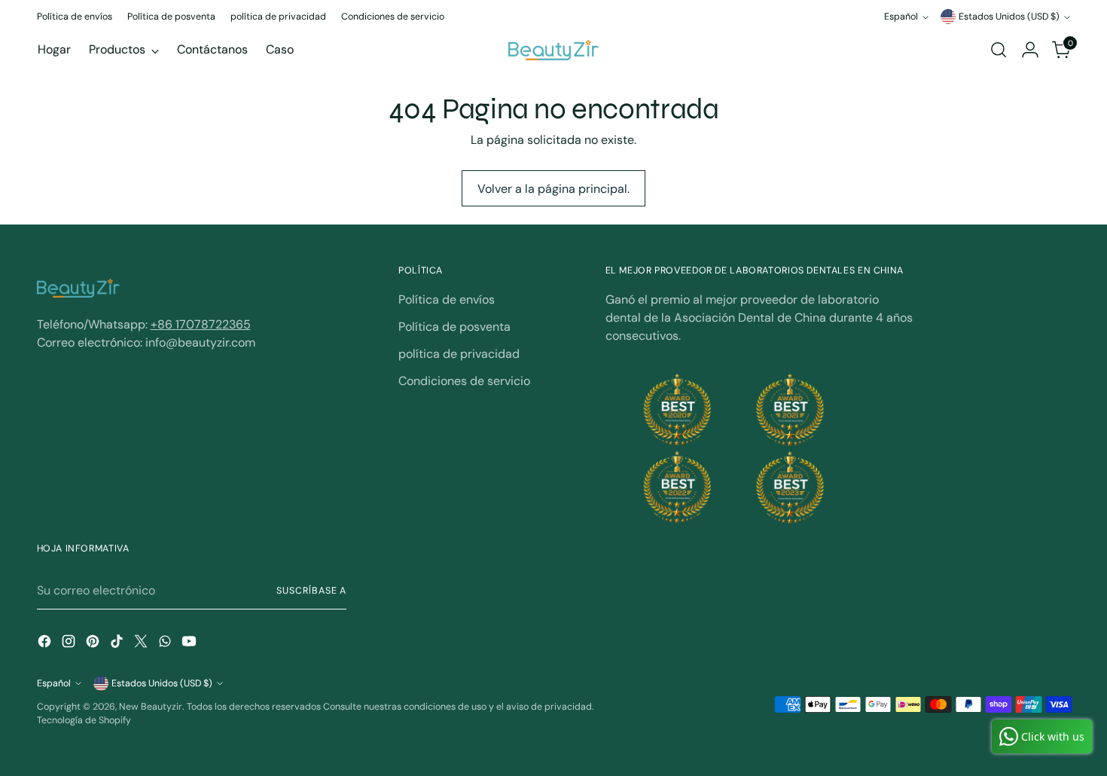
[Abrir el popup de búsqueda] (998, 50)
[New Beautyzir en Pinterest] (94, 644)
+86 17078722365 (201, 324)
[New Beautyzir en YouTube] (190, 644)
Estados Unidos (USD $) (1009, 17)
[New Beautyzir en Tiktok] (118, 644)
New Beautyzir (150, 707)
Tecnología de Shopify (84, 720)
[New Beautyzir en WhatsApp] (166, 644)
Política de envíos (446, 299)
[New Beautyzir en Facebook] (46, 644)
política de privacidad (459, 354)
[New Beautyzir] (553, 50)
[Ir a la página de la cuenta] (1030, 50)
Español (901, 17)
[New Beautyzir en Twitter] (142, 644)
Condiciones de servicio (464, 381)
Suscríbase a (311, 591)
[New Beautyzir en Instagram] (70, 644)
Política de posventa (454, 327)
